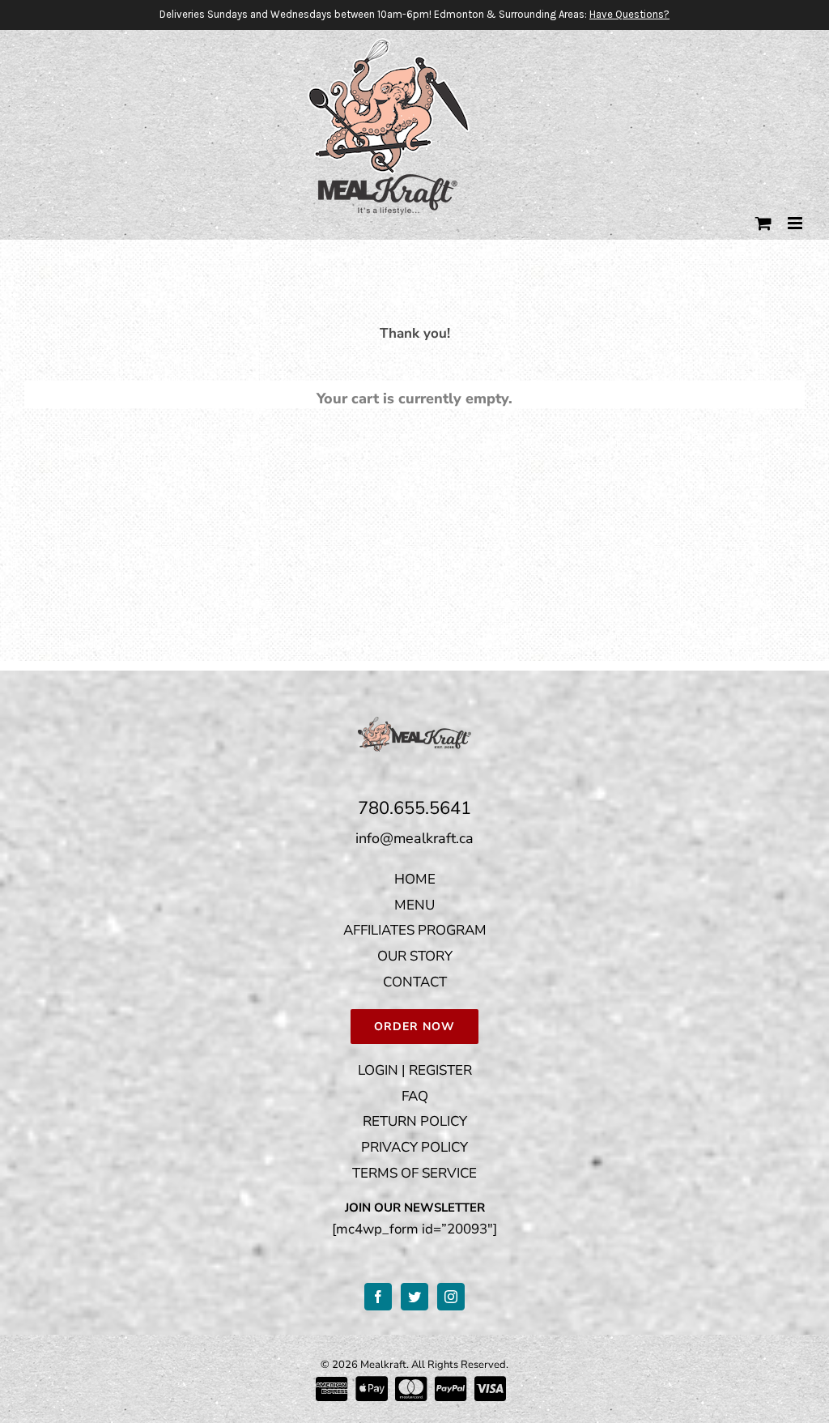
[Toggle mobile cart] (763, 223)
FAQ (415, 1096)
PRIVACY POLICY (414, 1147)
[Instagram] (451, 1296)
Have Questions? (629, 14)
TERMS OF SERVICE (414, 1173)
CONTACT (415, 982)
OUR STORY (415, 956)
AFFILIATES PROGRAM (415, 930)
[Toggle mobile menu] (796, 223)
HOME (415, 879)
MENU (414, 905)
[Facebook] (378, 1296)
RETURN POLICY (415, 1121)
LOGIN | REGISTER (415, 1070)
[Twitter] (414, 1296)
